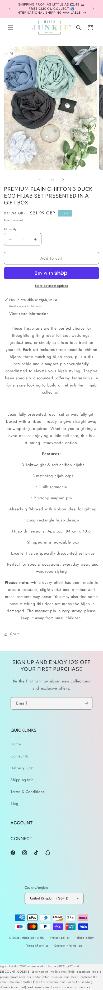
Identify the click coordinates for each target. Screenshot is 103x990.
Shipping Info (22, 779)
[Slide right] (63, 179)
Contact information (68, 945)
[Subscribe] (86, 703)
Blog (14, 803)
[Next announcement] (93, 8)
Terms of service (37, 945)
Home (16, 744)
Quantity (10, 229)
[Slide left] (40, 179)
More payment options (51, 285)
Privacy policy (59, 938)
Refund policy (84, 938)
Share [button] (15, 633)
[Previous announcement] (10, 8)
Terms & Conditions (27, 791)
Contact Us (20, 756)
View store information (28, 313)
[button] (10, 27)
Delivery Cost (22, 768)
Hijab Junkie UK (33, 938)
